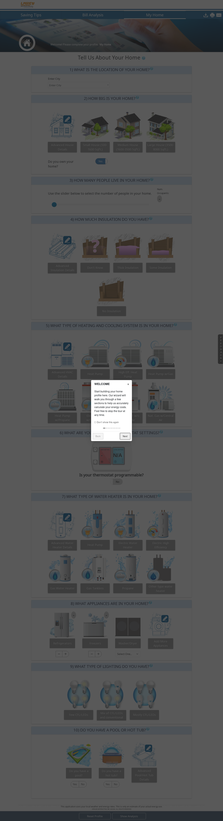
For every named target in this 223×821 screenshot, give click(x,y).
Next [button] (125, 436)
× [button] (128, 383)
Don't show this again (108, 422)
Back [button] (98, 436)
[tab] (104, 428)
